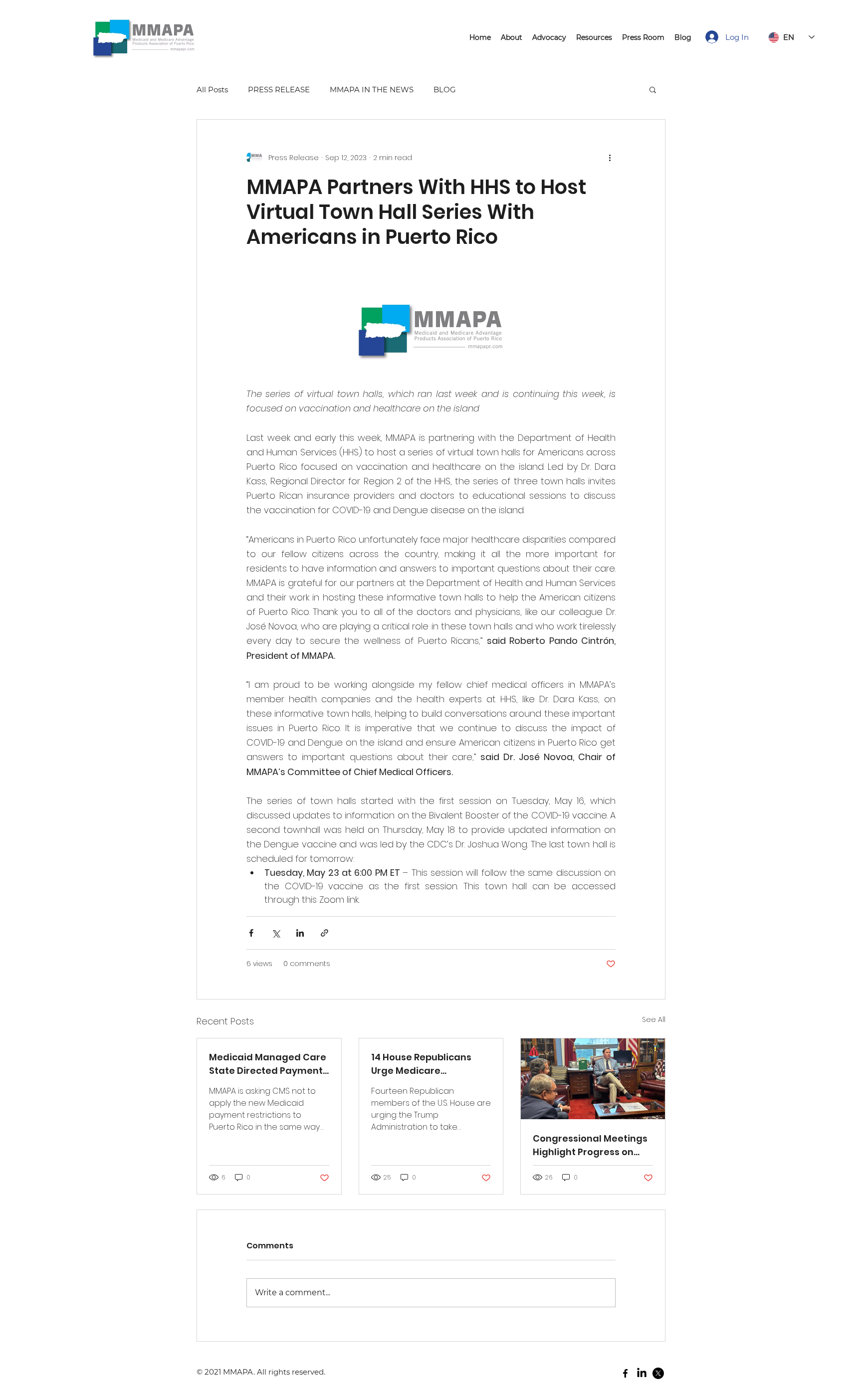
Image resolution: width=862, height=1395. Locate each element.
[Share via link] (324, 933)
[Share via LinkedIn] (300, 933)
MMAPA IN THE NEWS (372, 89)
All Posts (212, 89)
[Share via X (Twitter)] (275, 933)
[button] (652, 89)
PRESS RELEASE (279, 89)
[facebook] (625, 1373)
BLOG (444, 89)
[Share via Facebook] (251, 933)
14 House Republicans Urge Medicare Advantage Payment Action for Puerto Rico (421, 1064)
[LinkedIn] (641, 1373)
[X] (658, 1373)
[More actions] (610, 158)
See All (653, 1019)
